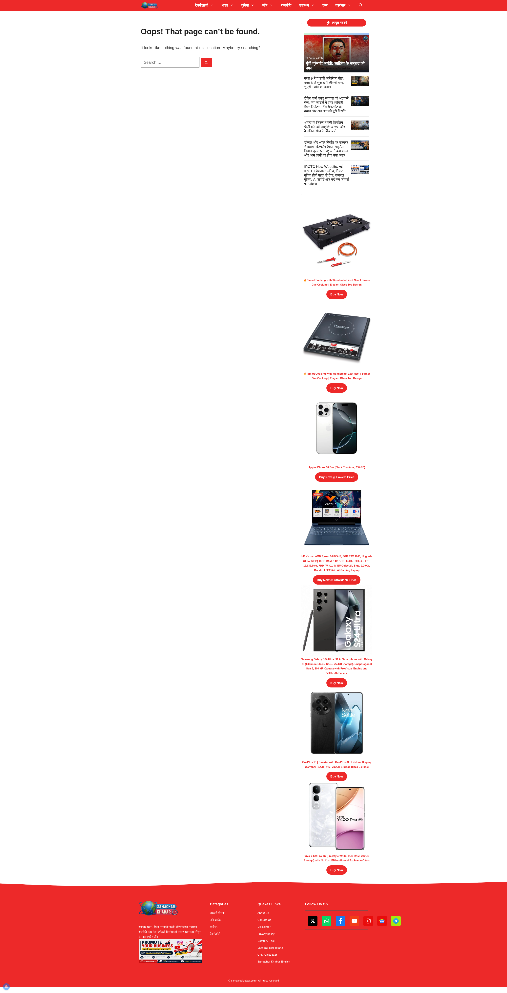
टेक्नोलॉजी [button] (201, 5)
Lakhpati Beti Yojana (270, 947)
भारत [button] (225, 5)
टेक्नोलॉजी (215, 933)
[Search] (206, 62)
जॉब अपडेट (215, 919)
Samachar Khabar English (273, 961)
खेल (325, 5)
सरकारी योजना (217, 912)
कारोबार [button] (340, 5)
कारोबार (213, 926)
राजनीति (286, 5)
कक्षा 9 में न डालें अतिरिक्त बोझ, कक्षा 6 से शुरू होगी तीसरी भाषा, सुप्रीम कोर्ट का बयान (324, 82)
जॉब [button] (264, 5)
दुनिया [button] (245, 5)
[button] (360, 5)
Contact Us (264, 919)
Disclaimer (264, 926)
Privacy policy (265, 933)
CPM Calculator (267, 954)
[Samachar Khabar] (149, 5)
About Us (263, 912)
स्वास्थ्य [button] (304, 5)
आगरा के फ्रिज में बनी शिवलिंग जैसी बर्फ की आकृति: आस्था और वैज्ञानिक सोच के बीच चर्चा (324, 127)
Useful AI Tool (265, 940)
